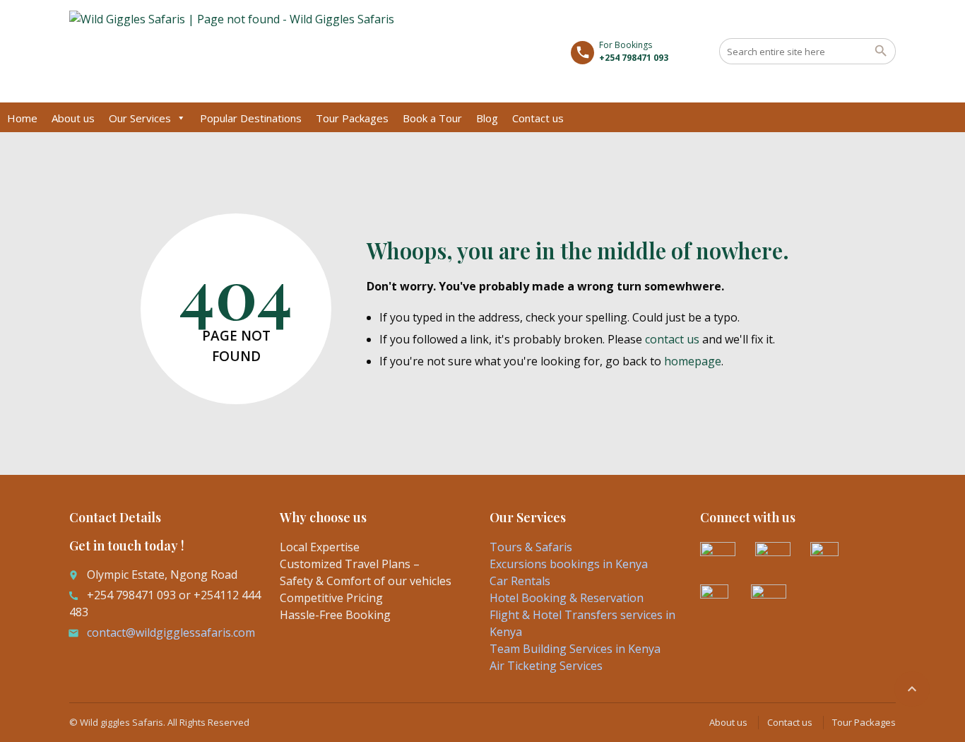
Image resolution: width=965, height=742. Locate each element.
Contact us (538, 118)
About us (73, 118)
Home (22, 118)
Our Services (140, 118)
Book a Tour (432, 118)
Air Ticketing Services (546, 665)
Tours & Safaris (531, 547)
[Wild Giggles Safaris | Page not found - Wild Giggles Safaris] (231, 53)
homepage (692, 361)
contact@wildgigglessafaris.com (171, 632)
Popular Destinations (251, 118)
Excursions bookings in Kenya (569, 564)
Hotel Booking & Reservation (567, 598)
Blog (487, 118)
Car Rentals (520, 581)
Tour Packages (352, 118)
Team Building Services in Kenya (575, 648)
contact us (672, 339)
